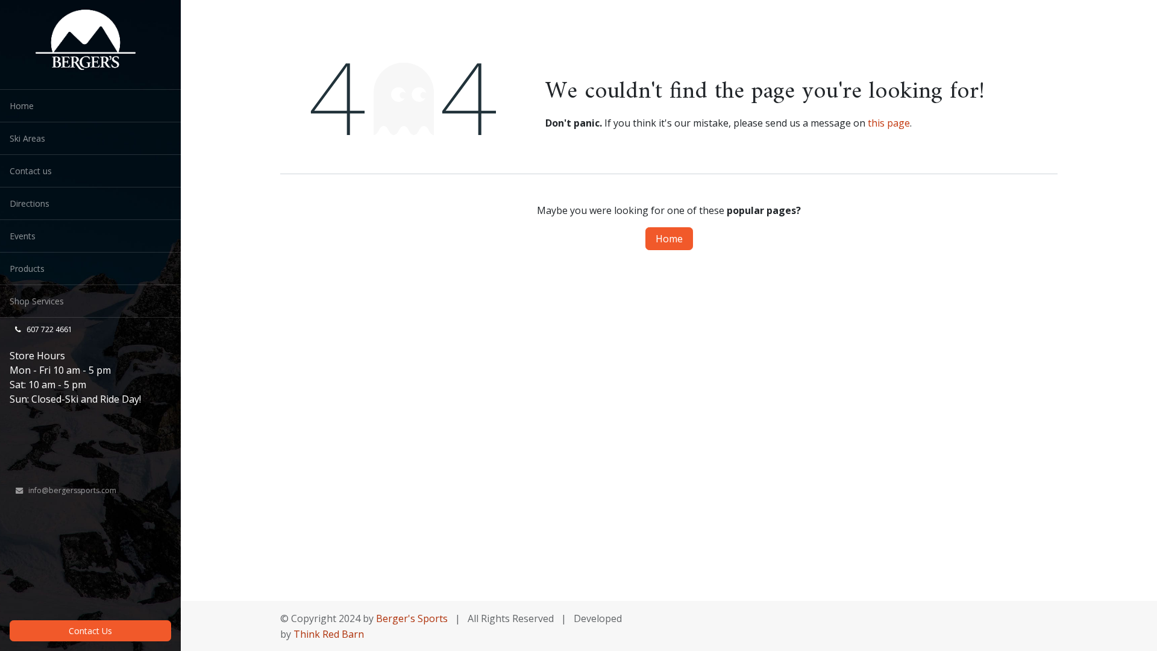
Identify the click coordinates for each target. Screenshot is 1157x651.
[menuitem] (90, 106)
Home (669, 238)
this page (889, 123)
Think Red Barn (329, 634)
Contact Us (90, 631)
